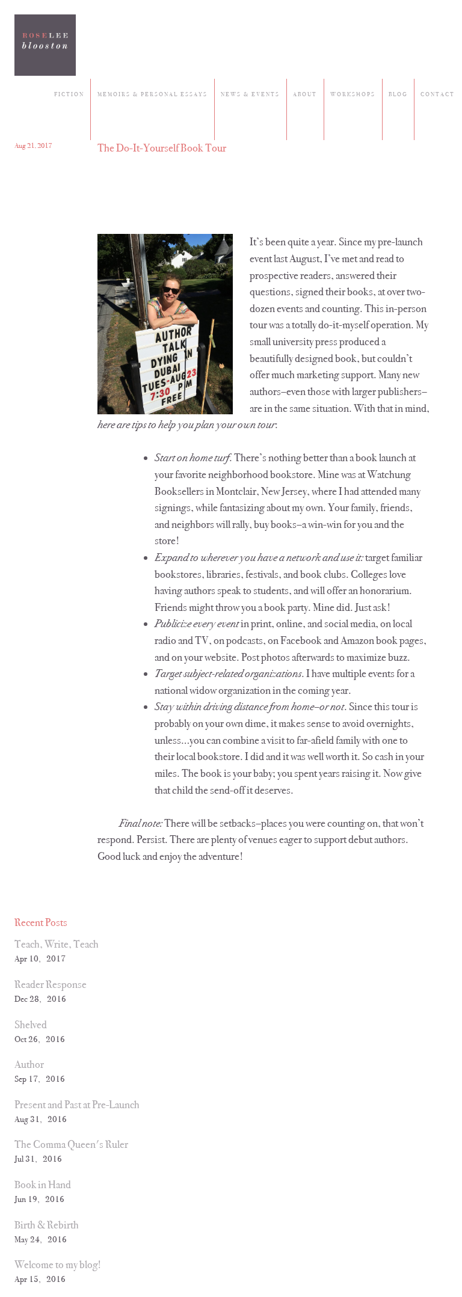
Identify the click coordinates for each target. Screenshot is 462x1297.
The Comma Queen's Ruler (71, 1144)
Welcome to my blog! (57, 1264)
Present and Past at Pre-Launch (77, 1104)
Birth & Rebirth (46, 1224)
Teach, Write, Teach (56, 944)
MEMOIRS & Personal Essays (152, 94)
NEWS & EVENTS (250, 94)
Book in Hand (42, 1184)
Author (29, 1064)
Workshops (352, 94)
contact (437, 94)
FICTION (69, 94)
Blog (398, 94)
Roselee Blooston (45, 45)
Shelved (30, 1024)
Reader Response (50, 984)
